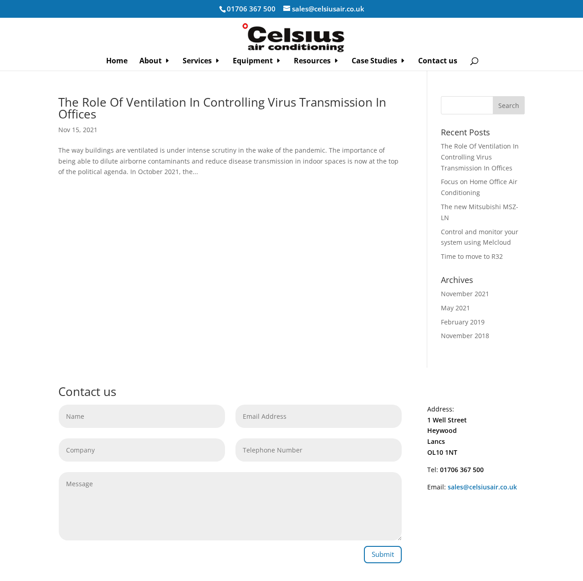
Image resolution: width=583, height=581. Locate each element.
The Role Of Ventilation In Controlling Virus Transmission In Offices (222, 108)
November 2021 (465, 293)
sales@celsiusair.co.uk (482, 487)
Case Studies (374, 61)
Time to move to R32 (472, 256)
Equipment (253, 61)
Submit (383, 554)
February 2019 (463, 322)
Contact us (437, 61)
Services (197, 61)
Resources (312, 61)
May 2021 (455, 307)
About (150, 61)
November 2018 (465, 335)
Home (117, 61)
